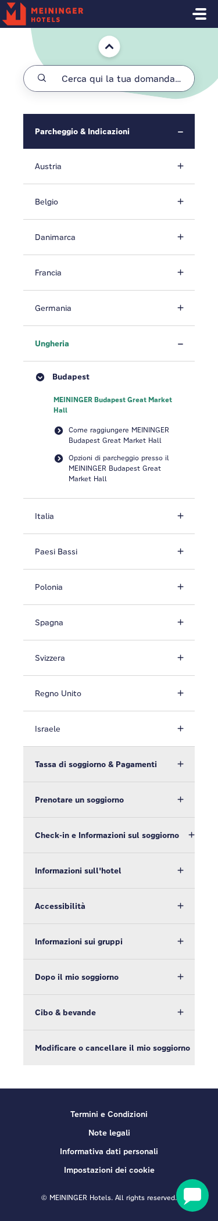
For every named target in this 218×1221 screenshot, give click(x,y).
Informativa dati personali (109, 1151)
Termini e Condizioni (109, 1114)
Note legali (109, 1132)
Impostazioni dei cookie (109, 1170)
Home (101, 33)
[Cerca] (41, 78)
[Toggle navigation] (199, 14)
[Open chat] (192, 1195)
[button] (109, 131)
